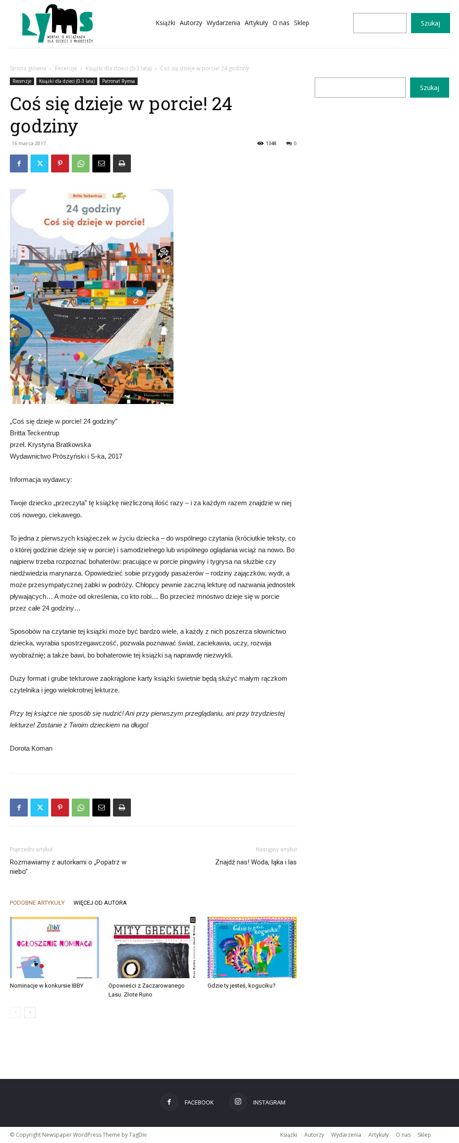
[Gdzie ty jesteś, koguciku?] (252, 947)
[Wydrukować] (122, 163)
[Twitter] (39, 163)
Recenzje (66, 68)
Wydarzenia (346, 1135)
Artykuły (378, 1135)
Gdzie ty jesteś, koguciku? (242, 985)
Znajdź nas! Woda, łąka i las (256, 862)
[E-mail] (101, 163)
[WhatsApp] (81, 163)
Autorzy (314, 1135)
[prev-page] (15, 1012)
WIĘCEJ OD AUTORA (100, 902)
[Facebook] (19, 163)
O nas (403, 1135)
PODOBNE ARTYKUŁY (37, 902)
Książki (288, 1135)
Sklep (424, 1135)
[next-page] (29, 1012)
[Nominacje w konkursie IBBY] (54, 947)
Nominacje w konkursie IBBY (46, 985)
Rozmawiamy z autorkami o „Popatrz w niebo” (68, 867)
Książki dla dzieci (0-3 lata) (119, 68)
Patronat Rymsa (118, 81)
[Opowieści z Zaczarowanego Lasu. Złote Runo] (153, 947)
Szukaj (430, 22)
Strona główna (28, 68)
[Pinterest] (60, 163)
